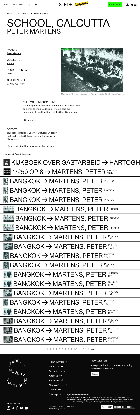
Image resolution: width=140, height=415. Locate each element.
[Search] (28, 4)
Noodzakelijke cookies (124, 407)
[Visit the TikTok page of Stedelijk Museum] (13, 408)
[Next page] (92, 349)
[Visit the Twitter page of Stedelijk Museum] (21, 408)
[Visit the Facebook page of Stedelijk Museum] (17, 408)
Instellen (70, 407)
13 (83, 349)
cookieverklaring (77, 402)
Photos (10, 63)
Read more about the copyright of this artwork (30, 146)
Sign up (95, 374)
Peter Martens (14, 53)
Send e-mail (30, 120)
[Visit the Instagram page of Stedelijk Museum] (8, 408)
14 (87, 349)
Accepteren (107, 407)
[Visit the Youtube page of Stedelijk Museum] (26, 408)
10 (75, 349)
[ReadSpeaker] (36, 4)
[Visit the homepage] (17, 387)
